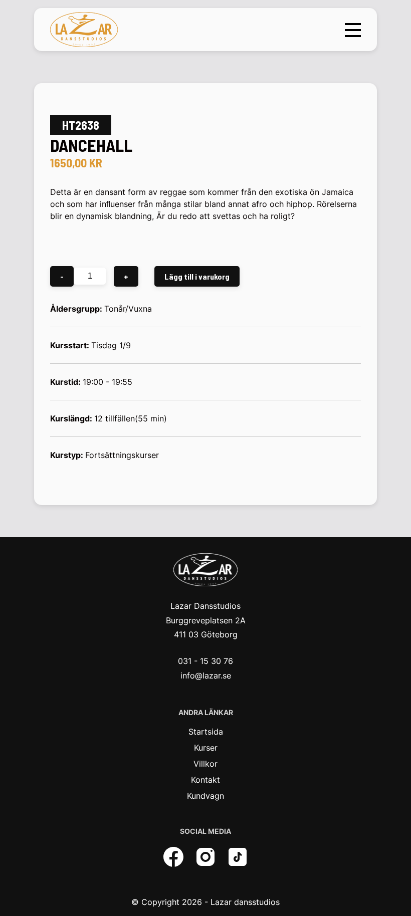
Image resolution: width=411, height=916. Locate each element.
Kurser (206, 748)
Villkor (205, 764)
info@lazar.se (205, 675)
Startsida (205, 732)
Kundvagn (205, 796)
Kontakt (205, 780)
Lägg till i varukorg (197, 276)
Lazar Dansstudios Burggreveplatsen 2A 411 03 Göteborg (206, 620)
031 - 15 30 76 (205, 661)
